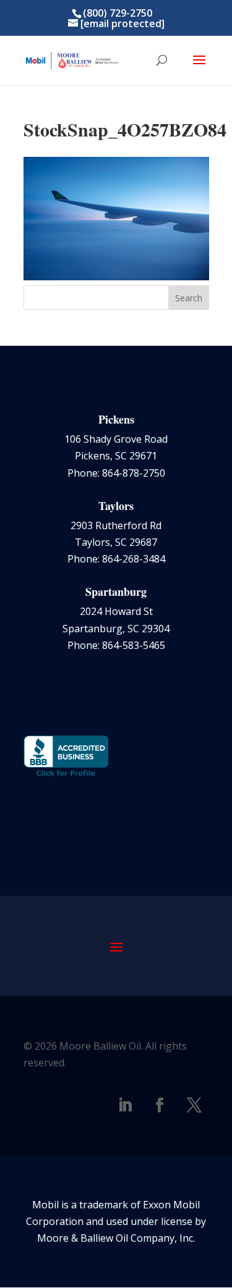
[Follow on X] (194, 1105)
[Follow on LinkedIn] (125, 1105)
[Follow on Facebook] (159, 1105)
